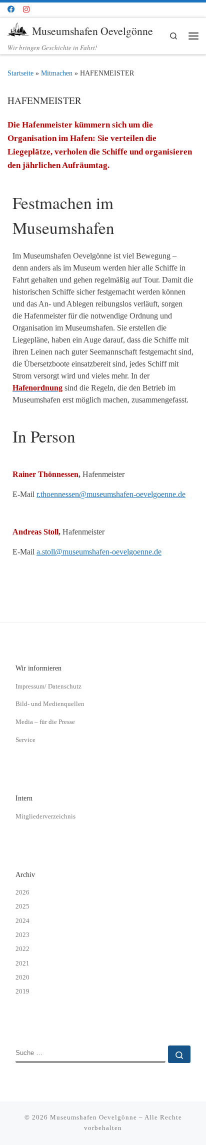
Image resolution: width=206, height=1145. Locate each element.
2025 (23, 906)
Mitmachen (56, 73)
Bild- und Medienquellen (50, 704)
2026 (23, 892)
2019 (23, 991)
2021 (23, 963)
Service (26, 740)
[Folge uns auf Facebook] (11, 9)
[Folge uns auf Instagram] (26, 9)
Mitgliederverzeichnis (46, 816)
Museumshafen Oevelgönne (93, 1117)
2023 (23, 934)
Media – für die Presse (45, 722)
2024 (23, 920)
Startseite (21, 73)
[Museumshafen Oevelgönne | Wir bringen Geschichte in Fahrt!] (18, 29)
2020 (23, 977)
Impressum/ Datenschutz (49, 686)
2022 (23, 948)
